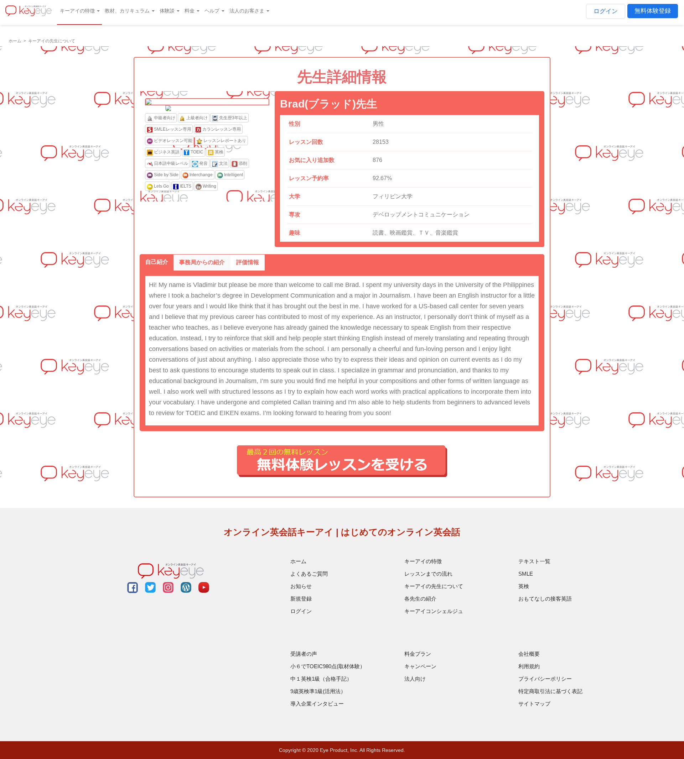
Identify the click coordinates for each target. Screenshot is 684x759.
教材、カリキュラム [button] (128, 11)
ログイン (606, 11)
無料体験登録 (652, 10)
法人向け (415, 679)
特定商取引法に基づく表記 (550, 691)
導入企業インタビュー (317, 704)
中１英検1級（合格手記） (321, 679)
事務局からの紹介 (202, 262)
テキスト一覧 (534, 561)
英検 (523, 586)
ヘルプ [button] (212, 11)
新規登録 (301, 599)
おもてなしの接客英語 (545, 599)
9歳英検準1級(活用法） (318, 691)
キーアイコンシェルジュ (433, 611)
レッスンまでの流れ (428, 574)
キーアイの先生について (433, 586)
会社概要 (529, 654)
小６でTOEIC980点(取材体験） (327, 666)
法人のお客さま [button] (247, 11)
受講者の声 (303, 654)
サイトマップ (534, 704)
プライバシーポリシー (545, 679)
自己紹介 (156, 262)
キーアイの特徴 (423, 561)
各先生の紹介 (420, 599)
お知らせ (301, 586)
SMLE (525, 574)
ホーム (298, 561)
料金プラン (417, 654)
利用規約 (529, 666)
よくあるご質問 (309, 574)
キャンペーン (420, 666)
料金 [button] (190, 11)
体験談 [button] (168, 11)
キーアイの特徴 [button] (78, 11)
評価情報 (247, 262)
